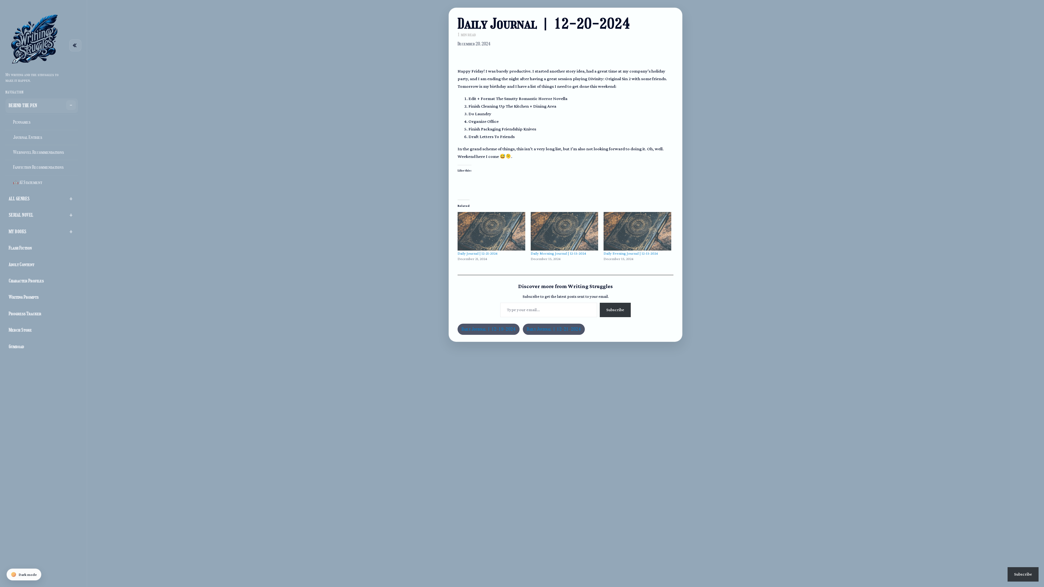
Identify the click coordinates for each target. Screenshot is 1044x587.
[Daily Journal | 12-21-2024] (491, 231)
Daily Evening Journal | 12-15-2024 (631, 253)
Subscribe (615, 309)
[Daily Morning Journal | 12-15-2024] (564, 231)
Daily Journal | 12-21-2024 (478, 253)
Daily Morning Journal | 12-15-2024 (558, 253)
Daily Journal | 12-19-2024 (488, 329)
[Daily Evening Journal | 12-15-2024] (637, 231)
